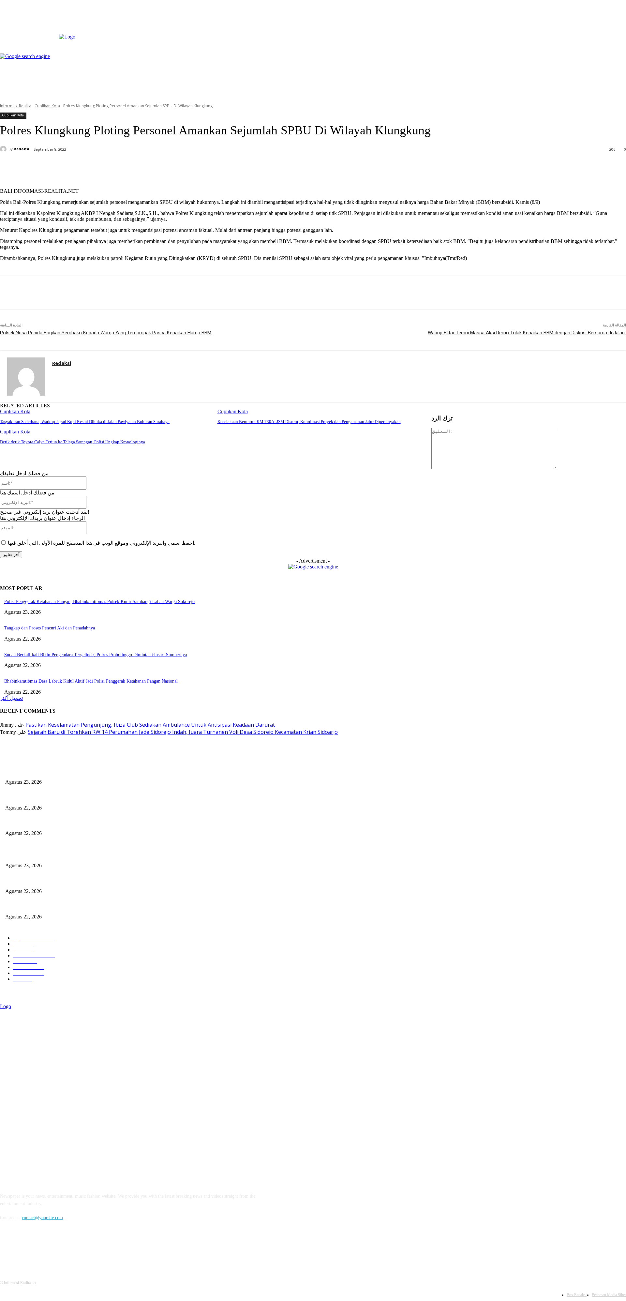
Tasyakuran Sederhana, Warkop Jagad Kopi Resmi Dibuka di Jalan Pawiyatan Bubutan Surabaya (85, 421)
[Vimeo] (526, 28)
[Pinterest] (103, 166)
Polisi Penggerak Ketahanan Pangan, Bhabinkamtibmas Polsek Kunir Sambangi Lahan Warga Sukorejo (99, 601)
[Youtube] (534, 28)
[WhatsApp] (127, 166)
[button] (617, 90)
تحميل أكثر (11, 698)
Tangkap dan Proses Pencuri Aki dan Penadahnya (49, 628)
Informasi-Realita (15, 106)
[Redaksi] (4, 149)
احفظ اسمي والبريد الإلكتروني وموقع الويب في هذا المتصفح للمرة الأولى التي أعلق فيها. (101, 543)
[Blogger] (6, 1247)
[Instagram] (512, 28)
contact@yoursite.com (42, 1217)
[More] (151, 166)
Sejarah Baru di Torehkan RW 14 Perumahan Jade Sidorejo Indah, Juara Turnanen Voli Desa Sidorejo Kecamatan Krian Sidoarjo (183, 731)
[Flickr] (40, 1247)
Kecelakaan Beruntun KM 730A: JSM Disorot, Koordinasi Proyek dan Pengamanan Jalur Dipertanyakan (309, 421)
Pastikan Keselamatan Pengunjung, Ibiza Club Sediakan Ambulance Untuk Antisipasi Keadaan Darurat (150, 724)
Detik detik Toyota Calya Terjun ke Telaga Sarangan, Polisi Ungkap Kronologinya (72, 441)
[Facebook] (504, 28)
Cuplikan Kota (47, 106)
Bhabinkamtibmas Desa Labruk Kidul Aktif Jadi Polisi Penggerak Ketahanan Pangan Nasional (91, 681)
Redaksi (21, 148)
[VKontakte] (73, 1247)
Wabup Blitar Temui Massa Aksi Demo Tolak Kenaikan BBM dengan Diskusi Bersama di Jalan (527, 333)
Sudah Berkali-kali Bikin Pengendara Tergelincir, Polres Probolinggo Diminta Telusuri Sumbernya (95, 654)
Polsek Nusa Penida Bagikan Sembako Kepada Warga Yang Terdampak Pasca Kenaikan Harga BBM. (106, 333)
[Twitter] (519, 28)
